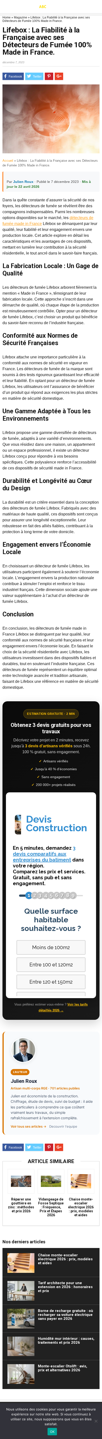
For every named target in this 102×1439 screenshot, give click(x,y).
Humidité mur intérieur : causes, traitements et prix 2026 (66, 1340)
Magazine (20, 17)
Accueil (7, 160)
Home (6, 17)
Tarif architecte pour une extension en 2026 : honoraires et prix (65, 1287)
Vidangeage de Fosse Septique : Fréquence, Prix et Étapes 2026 (51, 1207)
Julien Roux (23, 182)
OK (52, 1432)
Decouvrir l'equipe (63, 1126)
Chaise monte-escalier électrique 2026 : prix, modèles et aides (81, 1207)
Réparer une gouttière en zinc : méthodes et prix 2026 (21, 1205)
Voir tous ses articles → (28, 1126)
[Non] (95, 1421)
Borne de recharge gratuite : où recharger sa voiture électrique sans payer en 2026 (65, 1315)
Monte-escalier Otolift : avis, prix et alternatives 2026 (62, 1368)
